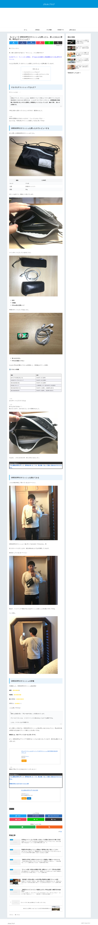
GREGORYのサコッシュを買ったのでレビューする (36, 74)
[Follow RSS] (49, 826)
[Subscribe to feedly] (22, 826)
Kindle (29, 798)
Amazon (24, 760)
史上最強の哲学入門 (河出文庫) (29, 790)
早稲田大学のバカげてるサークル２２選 (19, 783)
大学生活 (12, 808)
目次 (34, 69)
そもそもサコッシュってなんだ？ (32, 72)
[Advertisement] (49, 17)
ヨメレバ (27, 793)
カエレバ (27, 756)
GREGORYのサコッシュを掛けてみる (33, 76)
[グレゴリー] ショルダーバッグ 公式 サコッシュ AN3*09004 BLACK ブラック (39, 751)
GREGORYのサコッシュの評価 (31, 78)
